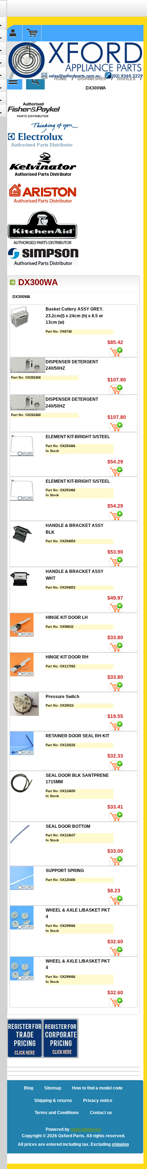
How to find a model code (97, 1088)
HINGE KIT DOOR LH (67, 617)
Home (60, 78)
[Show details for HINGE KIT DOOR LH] (28, 626)
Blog (28, 1088)
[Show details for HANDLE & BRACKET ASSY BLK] (28, 534)
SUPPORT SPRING (65, 870)
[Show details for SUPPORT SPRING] (28, 879)
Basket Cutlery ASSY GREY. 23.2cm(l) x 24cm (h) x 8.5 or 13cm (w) (74, 316)
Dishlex (126, 78)
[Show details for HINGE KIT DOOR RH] (28, 665)
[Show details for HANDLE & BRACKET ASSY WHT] (28, 580)
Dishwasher (92, 78)
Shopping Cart (31, 33)
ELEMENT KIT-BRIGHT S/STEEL (78, 436)
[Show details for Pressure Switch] (28, 705)
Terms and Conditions (57, 1112)
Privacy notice (97, 1100)
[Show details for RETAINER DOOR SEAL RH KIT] (28, 744)
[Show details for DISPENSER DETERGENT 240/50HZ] (28, 366)
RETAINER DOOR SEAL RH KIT (77, 735)
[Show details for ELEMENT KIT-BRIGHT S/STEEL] (28, 445)
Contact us (101, 1112)
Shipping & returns (53, 1100)
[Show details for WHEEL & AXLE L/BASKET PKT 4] (28, 918)
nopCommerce (86, 1129)
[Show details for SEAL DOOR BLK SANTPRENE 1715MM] (28, 783)
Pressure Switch (62, 696)
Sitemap (52, 1088)
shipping (120, 1144)
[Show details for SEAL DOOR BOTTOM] (28, 834)
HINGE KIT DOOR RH (67, 657)
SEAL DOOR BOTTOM (68, 826)
